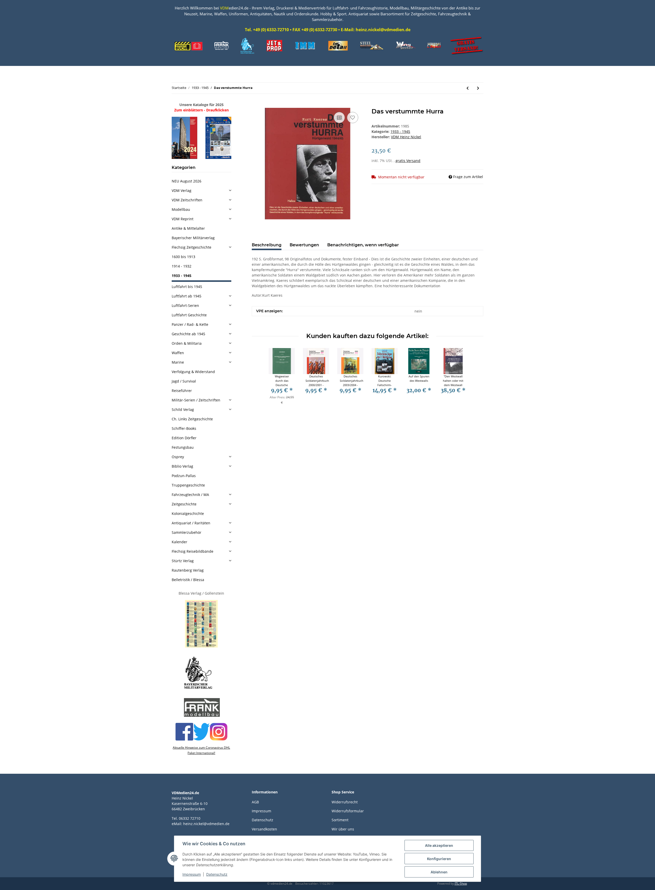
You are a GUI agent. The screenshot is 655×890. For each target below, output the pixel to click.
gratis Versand (408, 160)
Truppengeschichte (188, 485)
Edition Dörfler (184, 437)
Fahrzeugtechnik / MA (190, 494)
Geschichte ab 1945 (188, 333)
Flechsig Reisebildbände (192, 551)
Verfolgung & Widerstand (193, 371)
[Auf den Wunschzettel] (352, 117)
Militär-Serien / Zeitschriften (196, 400)
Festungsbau (183, 447)
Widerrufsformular (348, 810)
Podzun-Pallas (184, 475)
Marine (178, 362)
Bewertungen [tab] (304, 244)
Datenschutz (262, 819)
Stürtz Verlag (183, 560)
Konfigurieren (439, 859)
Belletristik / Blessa (188, 579)
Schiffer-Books (184, 428)
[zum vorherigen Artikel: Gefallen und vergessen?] (467, 88)
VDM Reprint (182, 218)
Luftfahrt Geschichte (189, 315)
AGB (255, 802)
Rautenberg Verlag (188, 570)
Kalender (179, 541)
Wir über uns (343, 829)
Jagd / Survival (184, 381)
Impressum (261, 810)
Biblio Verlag (182, 466)
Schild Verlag (183, 409)
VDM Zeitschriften (187, 200)
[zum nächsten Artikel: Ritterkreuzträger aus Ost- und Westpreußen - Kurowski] (478, 88)
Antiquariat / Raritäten (191, 523)
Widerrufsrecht (345, 802)
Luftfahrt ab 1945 (186, 296)
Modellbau (181, 209)
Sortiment (340, 819)
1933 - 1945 (400, 131)
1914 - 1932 (181, 266)
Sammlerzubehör (186, 532)
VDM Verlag (181, 190)
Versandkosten (264, 829)
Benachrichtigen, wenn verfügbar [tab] (363, 244)
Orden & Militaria (187, 343)
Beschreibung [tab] (266, 244)
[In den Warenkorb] (256, 105)
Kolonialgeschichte (188, 513)
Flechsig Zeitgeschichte (191, 247)
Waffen (178, 352)
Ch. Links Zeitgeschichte (192, 419)
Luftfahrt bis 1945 (187, 286)
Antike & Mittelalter (188, 228)
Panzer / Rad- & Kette (190, 324)
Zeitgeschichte (184, 504)
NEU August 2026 (186, 181)
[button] (201, 190)
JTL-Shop (461, 883)
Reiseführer (182, 390)
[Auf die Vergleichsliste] (339, 117)
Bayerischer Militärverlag (193, 237)
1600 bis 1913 (183, 256)
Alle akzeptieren (439, 845)
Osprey (178, 456)
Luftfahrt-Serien (185, 305)
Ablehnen (439, 872)
